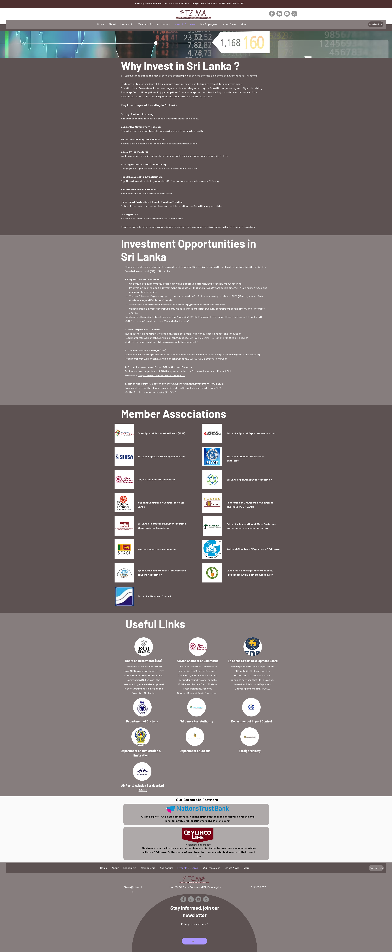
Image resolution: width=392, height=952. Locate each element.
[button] (376, 24)
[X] (294, 14)
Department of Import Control (251, 721)
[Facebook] (272, 14)
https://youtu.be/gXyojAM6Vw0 (157, 392)
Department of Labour (195, 751)
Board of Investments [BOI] (143, 661)
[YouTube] (287, 14)
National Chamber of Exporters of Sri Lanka (253, 549)
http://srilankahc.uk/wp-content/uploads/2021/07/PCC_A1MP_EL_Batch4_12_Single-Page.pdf (193, 337)
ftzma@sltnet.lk (198, 3)
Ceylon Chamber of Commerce (156, 479)
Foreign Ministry (250, 751)
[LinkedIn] (279, 14)
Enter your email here (193, 924)
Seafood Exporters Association (157, 549)
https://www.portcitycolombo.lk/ (178, 342)
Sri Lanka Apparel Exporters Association (251, 433)
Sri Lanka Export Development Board (253, 661)
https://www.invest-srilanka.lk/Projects (161, 375)
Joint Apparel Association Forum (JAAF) (161, 433)
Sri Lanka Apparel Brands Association (249, 479)
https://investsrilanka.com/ (173, 321)
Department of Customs (142, 721)
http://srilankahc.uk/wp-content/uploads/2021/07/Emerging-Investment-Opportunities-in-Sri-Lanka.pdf (200, 317)
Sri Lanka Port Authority (196, 721)
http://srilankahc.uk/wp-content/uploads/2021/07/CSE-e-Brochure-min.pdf (182, 358)
